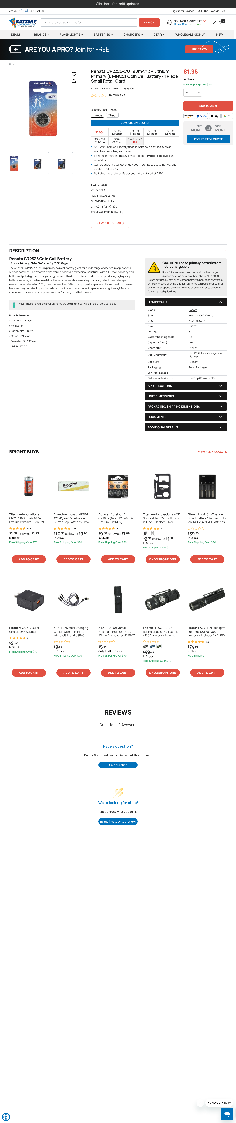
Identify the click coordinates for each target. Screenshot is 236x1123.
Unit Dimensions (161, 396)
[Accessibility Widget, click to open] (6, 1117)
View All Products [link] (212, 451)
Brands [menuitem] (40, 35)
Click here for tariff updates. (118, 3)
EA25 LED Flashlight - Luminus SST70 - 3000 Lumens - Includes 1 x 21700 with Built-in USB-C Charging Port (207, 631)
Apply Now (199, 49)
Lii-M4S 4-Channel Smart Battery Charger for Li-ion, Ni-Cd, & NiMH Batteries (207, 518)
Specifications (160, 386)
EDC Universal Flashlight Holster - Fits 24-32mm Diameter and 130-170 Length (117, 631)
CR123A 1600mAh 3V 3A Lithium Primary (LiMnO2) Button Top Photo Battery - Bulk (27, 518)
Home (12, 64)
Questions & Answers (118, 724)
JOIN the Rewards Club (211, 11)
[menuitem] (28, 11)
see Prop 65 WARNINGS (202, 378)
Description (24, 250)
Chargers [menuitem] (132, 35)
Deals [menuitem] (16, 35)
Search (149, 22)
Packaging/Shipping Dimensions (174, 407)
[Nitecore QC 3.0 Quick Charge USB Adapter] (28, 599)
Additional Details (163, 427)
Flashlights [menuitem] (70, 35)
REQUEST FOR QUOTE (208, 139)
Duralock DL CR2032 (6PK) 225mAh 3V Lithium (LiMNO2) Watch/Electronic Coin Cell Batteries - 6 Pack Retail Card (118, 518)
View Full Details (110, 223)
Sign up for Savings (183, 11)
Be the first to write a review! (118, 821)
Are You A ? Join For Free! (27, 11)
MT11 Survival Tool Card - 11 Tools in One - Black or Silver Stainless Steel (161, 518)
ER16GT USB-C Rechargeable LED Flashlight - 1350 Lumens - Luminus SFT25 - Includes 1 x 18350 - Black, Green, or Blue (162, 631)
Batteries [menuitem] (102, 35)
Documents (157, 417)
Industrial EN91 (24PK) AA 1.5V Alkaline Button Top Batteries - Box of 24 (73, 518)
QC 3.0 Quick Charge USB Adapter (24, 630)
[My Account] (214, 22)
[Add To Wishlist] (75, 74)
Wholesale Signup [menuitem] (190, 35)
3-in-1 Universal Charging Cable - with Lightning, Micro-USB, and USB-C (71, 631)
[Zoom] (42, 108)
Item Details (157, 302)
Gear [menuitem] (158, 35)
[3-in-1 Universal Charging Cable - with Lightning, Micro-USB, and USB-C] (73, 599)
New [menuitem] (219, 35)
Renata (105, 88)
